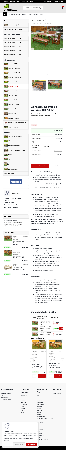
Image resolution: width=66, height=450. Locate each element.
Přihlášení (48, 1)
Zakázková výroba (14, 25)
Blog (41, 14)
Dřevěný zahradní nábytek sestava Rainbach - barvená (55, 365)
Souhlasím (31, 444)
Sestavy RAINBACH (14, 73)
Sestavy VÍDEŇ (13, 64)
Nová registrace (58, 1)
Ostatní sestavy (13, 127)
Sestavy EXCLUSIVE (14, 118)
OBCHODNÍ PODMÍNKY (14, 14)
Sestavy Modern (13, 82)
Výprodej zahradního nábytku (13, 29)
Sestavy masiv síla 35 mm (12, 42)
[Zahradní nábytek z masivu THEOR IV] (47, 38)
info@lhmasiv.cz (12, 207)
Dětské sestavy (13, 169)
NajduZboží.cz (57, 393)
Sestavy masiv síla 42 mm (12, 50)
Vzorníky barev (9, 173)
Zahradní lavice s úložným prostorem (18, 268)
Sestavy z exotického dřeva (17, 122)
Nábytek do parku (14, 145)
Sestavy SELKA (13, 113)
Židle (8, 164)
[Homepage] (5, 14)
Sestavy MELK (12, 91)
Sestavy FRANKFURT (14, 68)
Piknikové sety (12, 141)
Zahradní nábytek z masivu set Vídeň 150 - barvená (38, 366)
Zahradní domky (6, 393)
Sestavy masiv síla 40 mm (12, 46)
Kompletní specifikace (40, 166)
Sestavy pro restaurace (15, 136)
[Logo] (14, 8)
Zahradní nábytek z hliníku (16, 150)
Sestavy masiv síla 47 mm (12, 55)
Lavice (10, 155)
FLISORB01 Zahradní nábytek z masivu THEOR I (45, 322)
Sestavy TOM (12, 100)
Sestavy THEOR (13, 86)
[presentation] (32, 49)
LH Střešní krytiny (6, 399)
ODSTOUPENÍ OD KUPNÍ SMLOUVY (24, 398)
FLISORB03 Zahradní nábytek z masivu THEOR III (45, 334)
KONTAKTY (36, 14)
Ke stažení (54, 166)
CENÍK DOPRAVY (27, 14)
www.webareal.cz (19, 448)
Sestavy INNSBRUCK (14, 77)
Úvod (32, 20)
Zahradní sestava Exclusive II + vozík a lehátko (19, 243)
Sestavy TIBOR (12, 95)
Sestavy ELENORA (13, 104)
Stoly (10, 159)
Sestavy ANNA (12, 109)
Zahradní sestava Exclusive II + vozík (18, 256)
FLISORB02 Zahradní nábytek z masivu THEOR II (45, 328)
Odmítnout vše (19, 444)
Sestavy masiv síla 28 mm (12, 38)
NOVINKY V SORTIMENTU (11, 220)
